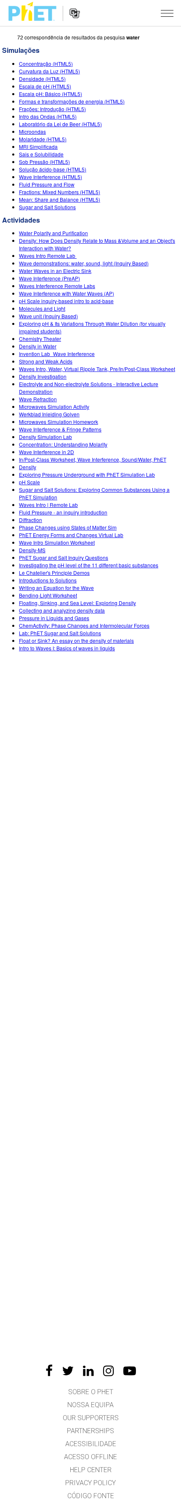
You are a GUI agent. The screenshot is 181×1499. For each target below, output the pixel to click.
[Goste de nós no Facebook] (49, 1370)
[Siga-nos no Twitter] (67, 1370)
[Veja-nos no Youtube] (129, 1370)
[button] (167, 13)
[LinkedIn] (88, 1370)
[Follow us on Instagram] (109, 1370)
